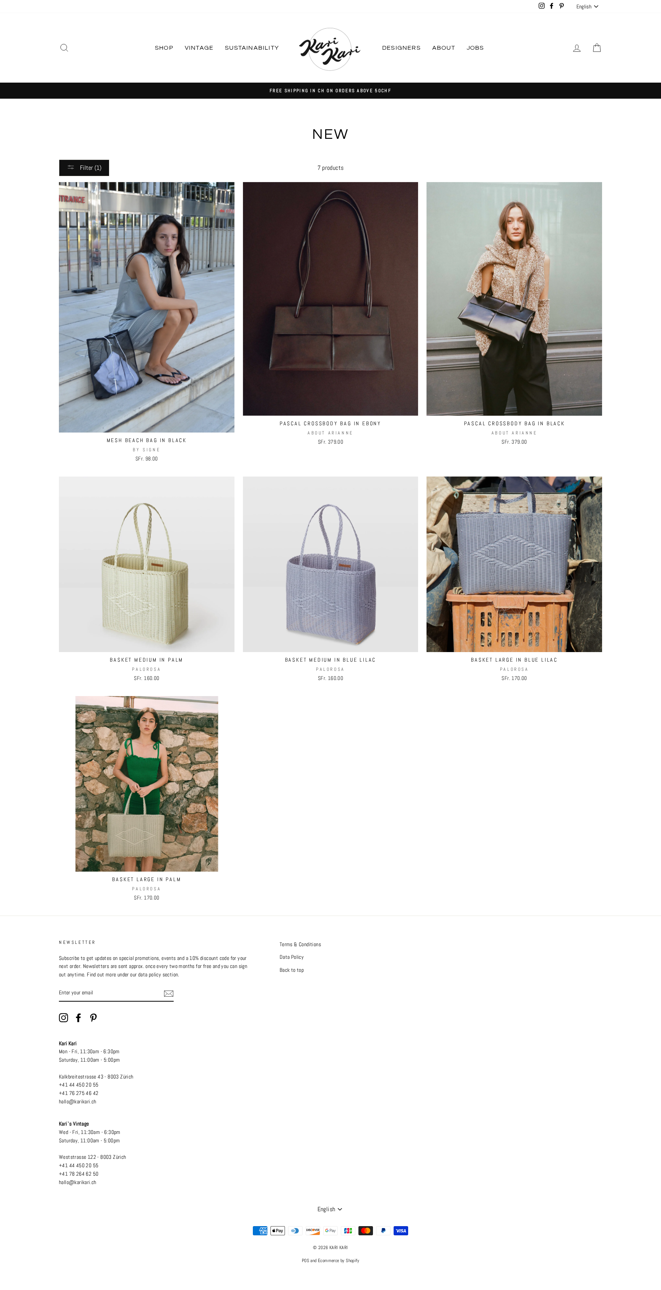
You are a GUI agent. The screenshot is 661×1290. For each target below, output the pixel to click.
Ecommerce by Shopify (338, 1260)
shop (164, 48)
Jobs (475, 48)
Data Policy (292, 957)
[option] (330, 90)
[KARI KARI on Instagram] (63, 1017)
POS (305, 1260)
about (443, 48)
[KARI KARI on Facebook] (78, 1017)
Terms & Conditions (300, 944)
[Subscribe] (169, 993)
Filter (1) (89, 168)
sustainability (252, 48)
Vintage (199, 48)
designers (401, 48)
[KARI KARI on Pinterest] (93, 1017)
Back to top (292, 970)
